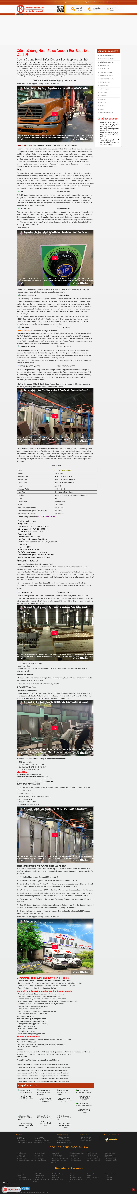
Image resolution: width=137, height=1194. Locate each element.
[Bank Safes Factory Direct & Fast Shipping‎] (26, 346)
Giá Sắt (89, 1179)
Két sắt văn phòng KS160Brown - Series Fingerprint (45, 1100)
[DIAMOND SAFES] (64, 592)
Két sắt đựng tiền (57, 1155)
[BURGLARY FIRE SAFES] (27, 560)
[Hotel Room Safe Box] (27, 295)
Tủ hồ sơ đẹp (21, 1174)
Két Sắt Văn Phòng (105, 65)
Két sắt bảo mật (56, 1157)
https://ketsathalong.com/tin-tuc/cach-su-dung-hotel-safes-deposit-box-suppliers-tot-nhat (43, 1078)
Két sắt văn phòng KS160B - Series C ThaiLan (84, 1110)
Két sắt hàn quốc (92, 1155)
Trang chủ (65, 2)
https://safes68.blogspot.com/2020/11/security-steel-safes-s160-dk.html (34, 778)
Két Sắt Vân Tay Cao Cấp (106, 75)
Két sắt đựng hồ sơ (40, 1161)
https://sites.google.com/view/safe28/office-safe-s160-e (30, 780)
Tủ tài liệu (72, 1174)
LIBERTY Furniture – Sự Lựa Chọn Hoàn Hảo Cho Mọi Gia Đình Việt (109, 135)
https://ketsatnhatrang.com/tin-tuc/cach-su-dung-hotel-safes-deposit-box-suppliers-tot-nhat (43, 1067)
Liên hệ (116, 2)
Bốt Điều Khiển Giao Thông (107, 62)
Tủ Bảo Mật (103, 95)
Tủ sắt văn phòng (57, 1174)
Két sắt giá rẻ (109, 1155)
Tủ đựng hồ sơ (38, 1177)
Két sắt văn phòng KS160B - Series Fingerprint (84, 1098)
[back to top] (133, 1189)
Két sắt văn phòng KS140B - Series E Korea (45, 1123)
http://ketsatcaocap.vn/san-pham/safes (31, 1018)
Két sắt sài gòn (21, 1153)
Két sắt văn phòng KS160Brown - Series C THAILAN (64, 1100)
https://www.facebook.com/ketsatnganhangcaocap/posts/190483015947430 (35, 781)
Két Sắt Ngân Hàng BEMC (107, 55)
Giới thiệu (56, 2)
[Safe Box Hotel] (63, 295)
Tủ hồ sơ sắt (90, 1174)
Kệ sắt (101, 109)
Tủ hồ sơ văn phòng (75, 1177)
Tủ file (89, 1176)
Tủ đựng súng (103, 92)
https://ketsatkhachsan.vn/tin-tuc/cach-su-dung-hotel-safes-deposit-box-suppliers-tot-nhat (43, 1081)
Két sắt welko (73, 1155)
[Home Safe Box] (63, 208)
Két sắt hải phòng (39, 1153)
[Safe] (20, 191)
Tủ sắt (106, 1176)
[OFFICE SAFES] (29, 366)
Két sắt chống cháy (110, 1157)
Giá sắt (19, 1176)
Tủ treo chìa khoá (110, 1174)
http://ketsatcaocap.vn (25, 1016)
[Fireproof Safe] (24, 208)
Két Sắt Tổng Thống (105, 89)
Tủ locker (72, 1176)
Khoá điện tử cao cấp (111, 1161)
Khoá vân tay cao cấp (93, 1161)
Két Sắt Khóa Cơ (74, 1159)
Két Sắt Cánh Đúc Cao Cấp (107, 79)
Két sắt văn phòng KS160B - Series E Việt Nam (26, 1125)
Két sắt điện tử (21, 1155)
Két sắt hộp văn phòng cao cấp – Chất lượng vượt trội (109, 140)
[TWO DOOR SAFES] (66, 366)
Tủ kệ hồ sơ (108, 1179)
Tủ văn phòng (109, 1177)
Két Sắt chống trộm (75, 1161)
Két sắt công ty (38, 1157)
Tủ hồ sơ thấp (38, 1174)
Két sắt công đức (39, 1159)
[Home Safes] (64, 346)
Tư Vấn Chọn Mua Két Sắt (60, 1159)
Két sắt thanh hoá (110, 1153)
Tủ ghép (54, 1176)
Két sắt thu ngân (22, 1159)
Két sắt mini (103, 99)
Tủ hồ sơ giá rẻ (56, 1177)
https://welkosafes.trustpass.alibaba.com (32, 1021)
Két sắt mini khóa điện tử (106, 112)
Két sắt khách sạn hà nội (77, 1153)
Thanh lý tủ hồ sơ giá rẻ (24, 1179)
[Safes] (20, 169)
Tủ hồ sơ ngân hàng (93, 1177)
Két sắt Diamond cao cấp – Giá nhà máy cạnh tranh (109, 144)
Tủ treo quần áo (39, 1176)
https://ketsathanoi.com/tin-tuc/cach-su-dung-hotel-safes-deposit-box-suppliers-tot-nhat (42, 1064)
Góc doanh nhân (75, 2)
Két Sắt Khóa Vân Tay (93, 1159)
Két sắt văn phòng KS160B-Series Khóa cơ (26, 1098)
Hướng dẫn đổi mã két (89, 2)
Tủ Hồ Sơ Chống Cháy (106, 72)
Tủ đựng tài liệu (21, 1177)
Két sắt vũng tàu (92, 1153)
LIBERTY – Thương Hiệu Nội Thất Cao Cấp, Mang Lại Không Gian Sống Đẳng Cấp (109, 125)
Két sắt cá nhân (74, 1157)
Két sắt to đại (21, 1157)
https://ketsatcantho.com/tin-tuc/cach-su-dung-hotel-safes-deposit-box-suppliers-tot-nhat (43, 1076)
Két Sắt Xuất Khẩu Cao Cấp (107, 58)
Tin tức (100, 2)
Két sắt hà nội (38, 1155)
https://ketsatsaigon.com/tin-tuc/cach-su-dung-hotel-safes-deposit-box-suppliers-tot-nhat (43, 1073)
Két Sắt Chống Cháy (105, 69)
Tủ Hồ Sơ (102, 106)
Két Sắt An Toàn (104, 85)
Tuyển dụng (108, 2)
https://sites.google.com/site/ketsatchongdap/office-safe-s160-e (32, 776)
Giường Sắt (103, 102)
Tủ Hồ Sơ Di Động (57, 1179)
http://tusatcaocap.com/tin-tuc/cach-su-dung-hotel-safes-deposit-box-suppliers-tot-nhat (42, 1070)
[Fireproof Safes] (63, 191)
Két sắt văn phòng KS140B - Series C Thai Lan (65, 1125)
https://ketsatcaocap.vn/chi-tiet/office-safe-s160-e (29, 774)
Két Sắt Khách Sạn (105, 82)
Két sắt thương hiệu (93, 1157)
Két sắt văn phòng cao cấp (25, 1161)
